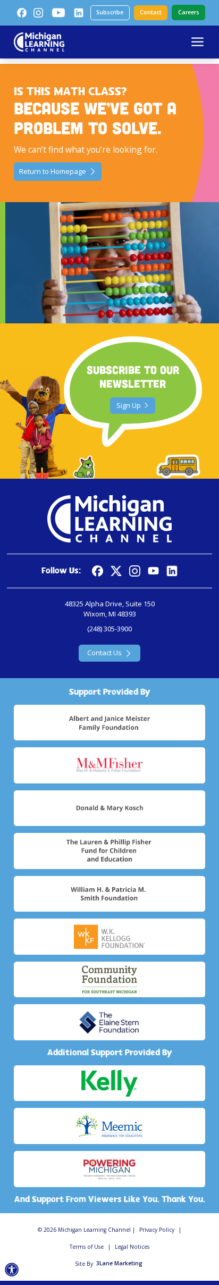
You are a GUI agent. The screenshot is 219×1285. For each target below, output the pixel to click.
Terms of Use (87, 1246)
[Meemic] (109, 1126)
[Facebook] (22, 13)
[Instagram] (38, 13)
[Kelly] (109, 1083)
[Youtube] (58, 12)
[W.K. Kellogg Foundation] (109, 937)
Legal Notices (132, 1246)
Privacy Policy (156, 1229)
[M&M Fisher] (109, 765)
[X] (116, 571)
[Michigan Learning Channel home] (39, 42)
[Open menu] (197, 41)
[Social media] (153, 571)
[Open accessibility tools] (12, 1270)
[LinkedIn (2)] (78, 13)
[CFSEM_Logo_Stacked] (109, 980)
